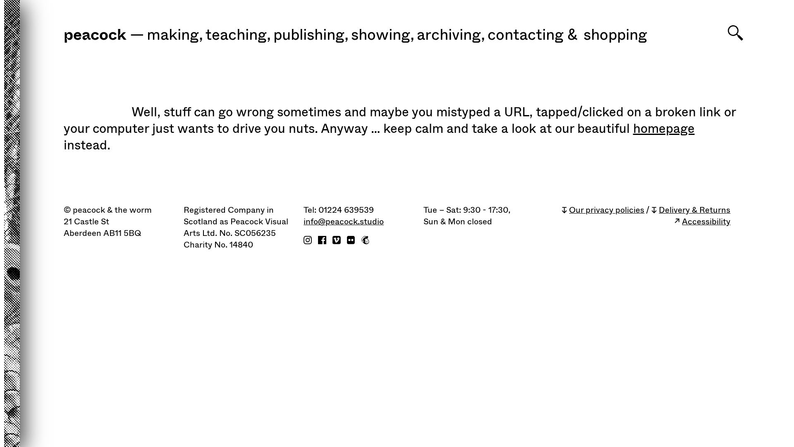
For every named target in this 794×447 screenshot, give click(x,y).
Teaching (238, 35)
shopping (615, 35)
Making (175, 35)
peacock (95, 36)
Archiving (451, 35)
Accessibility (706, 222)
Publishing (311, 35)
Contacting (526, 35)
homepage (664, 129)
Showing (382, 35)
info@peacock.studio (344, 222)
